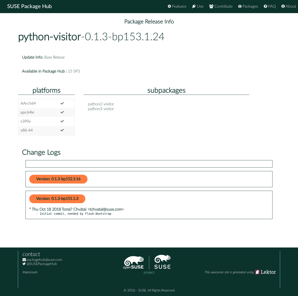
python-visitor (49, 37)
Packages (249, 7)
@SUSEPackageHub (41, 264)
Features (178, 7)
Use (200, 7)
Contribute (223, 7)
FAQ (271, 7)
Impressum (30, 272)
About (290, 7)
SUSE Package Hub (29, 6)
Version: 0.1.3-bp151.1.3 (57, 199)
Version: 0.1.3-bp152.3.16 (58, 179)
